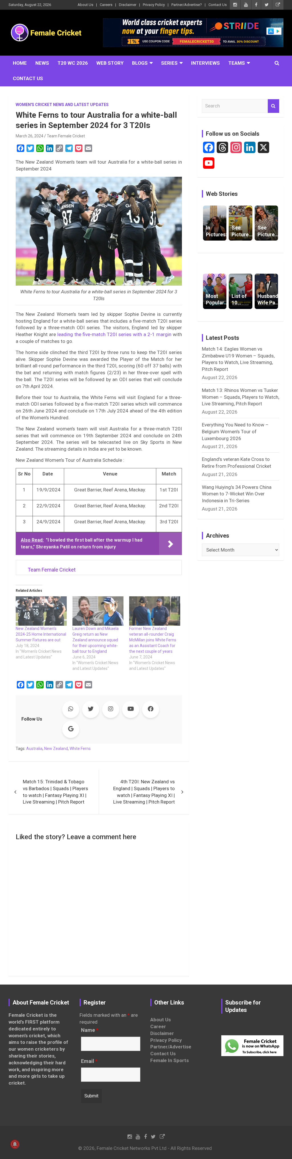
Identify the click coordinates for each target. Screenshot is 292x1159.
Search (273, 106)
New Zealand (56, 748)
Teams (236, 63)
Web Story (109, 63)
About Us (85, 5)
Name (89, 1030)
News (42, 63)
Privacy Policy (154, 5)
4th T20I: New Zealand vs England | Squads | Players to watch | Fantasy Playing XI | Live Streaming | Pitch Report (144, 792)
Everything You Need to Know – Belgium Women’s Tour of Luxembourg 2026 (235, 431)
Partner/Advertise (170, 1047)
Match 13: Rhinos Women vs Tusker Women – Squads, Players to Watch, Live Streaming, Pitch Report (240, 397)
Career (158, 1026)
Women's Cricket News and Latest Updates (62, 104)
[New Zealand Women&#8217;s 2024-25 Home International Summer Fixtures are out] (41, 610)
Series (169, 63)
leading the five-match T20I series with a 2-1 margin (114, 334)
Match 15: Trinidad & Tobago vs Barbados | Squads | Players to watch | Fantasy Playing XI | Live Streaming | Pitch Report (55, 792)
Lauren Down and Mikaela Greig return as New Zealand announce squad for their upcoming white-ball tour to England (95, 640)
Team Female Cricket (66, 136)
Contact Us (217, 5)
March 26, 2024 (29, 136)
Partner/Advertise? (186, 5)
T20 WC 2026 (73, 63)
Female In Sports (169, 1060)
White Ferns (80, 748)
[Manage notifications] (14, 1144)
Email (89, 1061)
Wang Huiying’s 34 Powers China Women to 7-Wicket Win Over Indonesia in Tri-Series (236, 494)
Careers (106, 5)
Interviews (205, 63)
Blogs (140, 63)
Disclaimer (127, 5)
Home (20, 63)
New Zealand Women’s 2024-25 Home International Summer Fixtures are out (41, 634)
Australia (34, 748)
